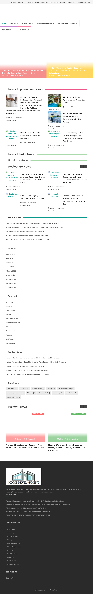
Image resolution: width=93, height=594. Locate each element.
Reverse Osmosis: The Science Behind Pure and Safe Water (27, 236)
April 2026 (9, 263)
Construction (10, 310)
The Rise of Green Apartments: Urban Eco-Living (74, 100)
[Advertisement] (48, 11)
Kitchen (8, 327)
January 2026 (10, 275)
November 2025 (11, 283)
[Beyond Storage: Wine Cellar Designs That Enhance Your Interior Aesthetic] (54, 136)
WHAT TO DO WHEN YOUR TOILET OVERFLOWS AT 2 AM (27, 240)
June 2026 (9, 259)
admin (21, 75)
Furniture (29, 2)
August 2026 (10, 254)
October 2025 (11, 287)
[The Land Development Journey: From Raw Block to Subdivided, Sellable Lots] (23, 34)
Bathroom (9, 302)
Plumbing (9, 335)
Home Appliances (41, 2)
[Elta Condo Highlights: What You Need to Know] (12, 199)
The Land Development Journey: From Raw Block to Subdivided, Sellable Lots (22, 71)
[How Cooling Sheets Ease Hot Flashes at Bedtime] (12, 136)
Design (20, 2)
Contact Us (82, 2)
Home (13, 2)
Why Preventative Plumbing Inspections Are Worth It (25, 231)
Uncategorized (11, 343)
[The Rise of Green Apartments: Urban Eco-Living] (54, 100)
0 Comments (18, 118)
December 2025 (11, 279)
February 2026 (11, 271)
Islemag (38, 590)
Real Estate (71, 2)
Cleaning (9, 306)
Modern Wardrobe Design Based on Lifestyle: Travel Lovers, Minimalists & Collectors (67, 70)
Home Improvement (57, 2)
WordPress (54, 590)
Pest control (10, 331)
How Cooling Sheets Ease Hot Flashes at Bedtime (30, 135)
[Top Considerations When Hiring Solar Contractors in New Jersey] (54, 117)
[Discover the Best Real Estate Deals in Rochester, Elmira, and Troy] (54, 199)
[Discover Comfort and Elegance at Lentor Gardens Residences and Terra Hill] (54, 177)
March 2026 (10, 267)
